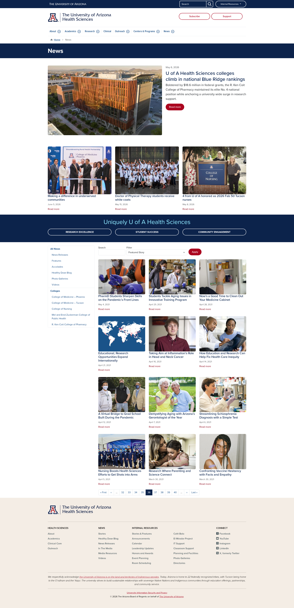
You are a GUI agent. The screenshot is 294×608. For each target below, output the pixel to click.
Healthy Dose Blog (62, 272)
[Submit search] (209, 4)
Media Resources (107, 553)
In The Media (105, 548)
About (53, 31)
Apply (195, 251)
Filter (129, 247)
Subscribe (194, 16)
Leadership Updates (143, 548)
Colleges (55, 291)
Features (56, 260)
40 (175, 492)
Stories (102, 533)
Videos (55, 284)
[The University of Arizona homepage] (68, 4)
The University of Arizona (171, 596)
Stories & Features (142, 533)
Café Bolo (178, 533)
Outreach (120, 31)
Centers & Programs (144, 31)
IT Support (179, 543)
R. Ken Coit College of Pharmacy (69, 324)
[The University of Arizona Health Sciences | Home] (79, 17)
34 (135, 492)
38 (162, 492)
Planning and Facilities (185, 553)
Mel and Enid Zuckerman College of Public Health (71, 316)
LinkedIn (224, 548)
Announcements (141, 538)
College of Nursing (62, 308)
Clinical (107, 31)
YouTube (224, 538)
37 (155, 492)
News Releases (60, 254)
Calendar (137, 543)
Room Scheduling (141, 563)
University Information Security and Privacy (147, 592)
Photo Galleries (60, 278)
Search (102, 247)
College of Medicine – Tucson (68, 302)
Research (90, 31)
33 (129, 492)
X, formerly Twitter (229, 553)
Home (57, 39)
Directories (179, 563)
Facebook (225, 533)
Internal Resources (230, 4)
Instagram (225, 543)
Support (227, 16)
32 (122, 492)
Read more (175, 107)
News (167, 31)
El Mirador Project (183, 538)
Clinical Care (55, 543)
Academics (70, 31)
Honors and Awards (142, 553)
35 (142, 492)
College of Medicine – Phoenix (68, 296)
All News (55, 248)
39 (168, 492)
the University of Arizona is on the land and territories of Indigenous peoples (119, 576)
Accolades (57, 266)
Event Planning (140, 558)
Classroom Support (183, 548)
